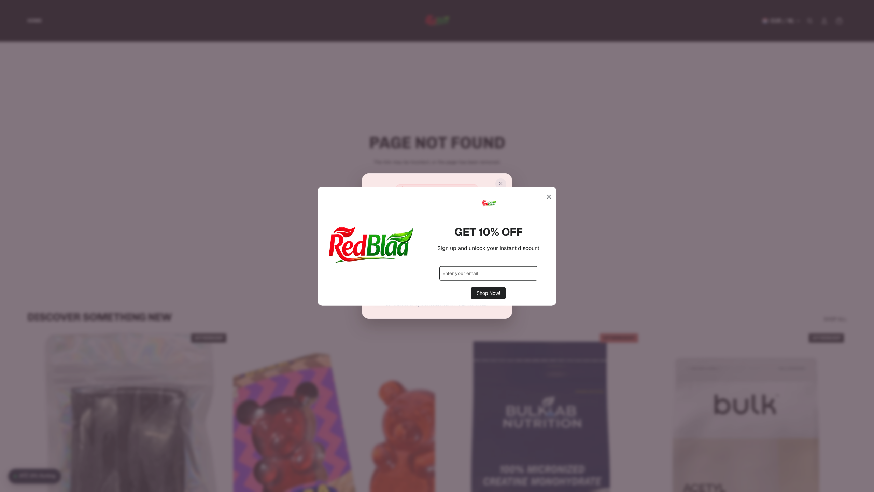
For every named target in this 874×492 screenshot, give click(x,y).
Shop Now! (488, 293)
